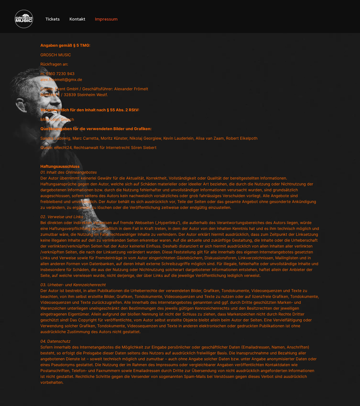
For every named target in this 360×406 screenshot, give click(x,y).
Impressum (106, 19)
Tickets (52, 19)
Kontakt (77, 19)
